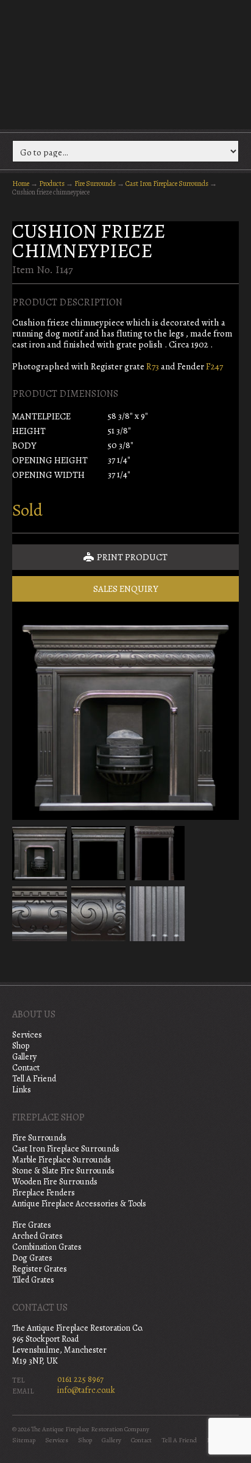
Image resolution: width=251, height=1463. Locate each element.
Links (21, 1089)
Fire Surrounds (95, 183)
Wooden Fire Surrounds (54, 1181)
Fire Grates (31, 1225)
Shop (20, 1046)
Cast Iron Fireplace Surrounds (166, 183)
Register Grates (39, 1269)
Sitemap (23, 1440)
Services (27, 1035)
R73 (152, 366)
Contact (26, 1067)
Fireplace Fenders (43, 1192)
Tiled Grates (33, 1280)
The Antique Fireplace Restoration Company (125, 63)
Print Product (131, 557)
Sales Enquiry (125, 589)
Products (52, 183)
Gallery (24, 1057)
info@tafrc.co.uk (86, 1390)
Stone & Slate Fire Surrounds (63, 1170)
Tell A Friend (34, 1078)
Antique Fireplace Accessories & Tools (79, 1203)
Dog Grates (32, 1258)
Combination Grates (47, 1247)
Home (20, 183)
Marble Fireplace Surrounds (61, 1160)
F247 (214, 366)
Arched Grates (37, 1236)
